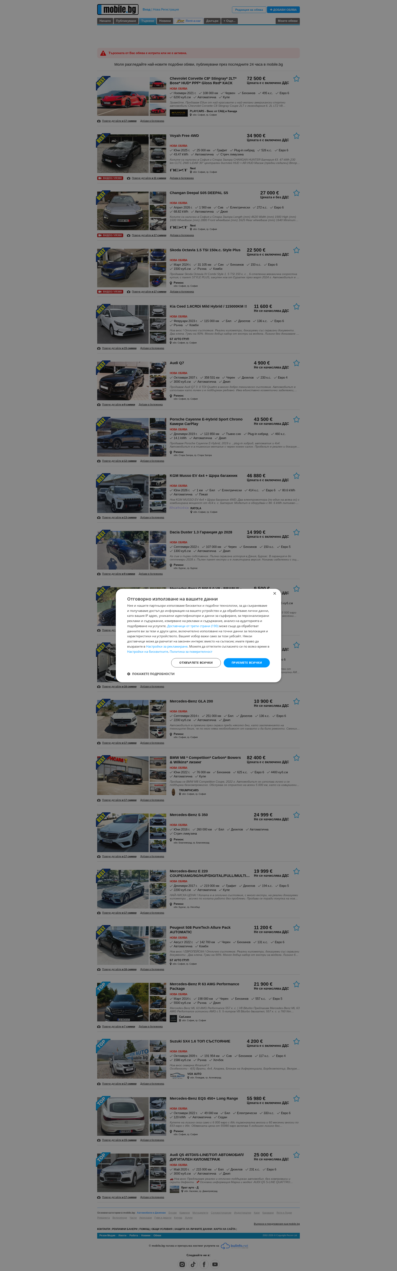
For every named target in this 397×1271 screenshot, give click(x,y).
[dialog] (198, 635)
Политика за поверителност (191, 651)
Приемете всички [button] (247, 663)
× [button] (274, 593)
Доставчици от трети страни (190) (192, 626)
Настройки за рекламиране (167, 646)
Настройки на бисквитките (147, 651)
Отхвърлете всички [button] (196, 663)
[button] (151, 674)
